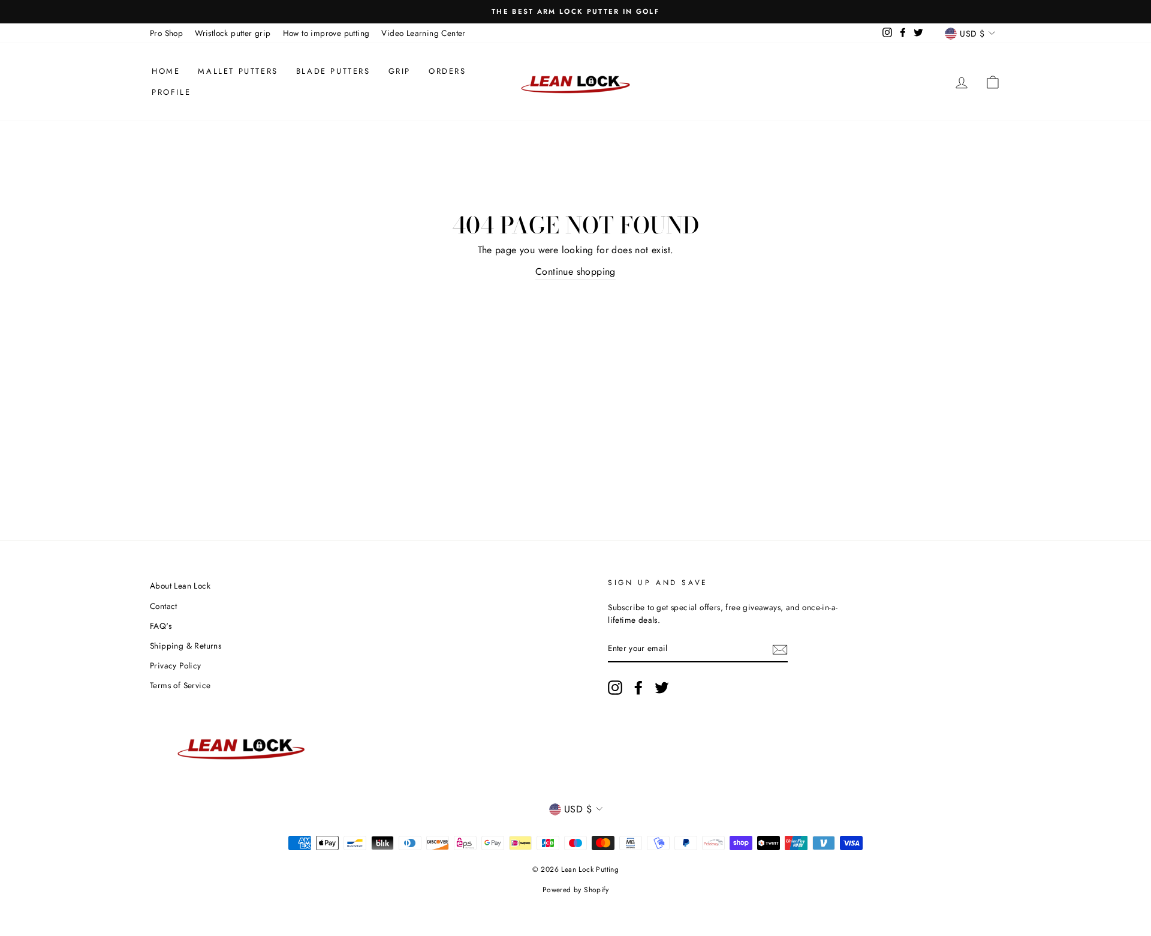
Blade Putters (333, 71)
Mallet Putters (238, 71)
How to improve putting (326, 33)
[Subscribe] (780, 649)
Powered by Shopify (575, 889)
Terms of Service (180, 685)
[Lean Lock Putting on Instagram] (615, 687)
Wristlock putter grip (232, 33)
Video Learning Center (423, 33)
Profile (171, 92)
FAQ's (160, 626)
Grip (399, 71)
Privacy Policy (175, 665)
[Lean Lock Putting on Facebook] (638, 687)
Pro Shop (166, 33)
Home (166, 71)
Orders (447, 71)
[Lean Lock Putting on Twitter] (662, 687)
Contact (163, 606)
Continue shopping (575, 271)
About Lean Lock (180, 586)
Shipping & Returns (185, 646)
